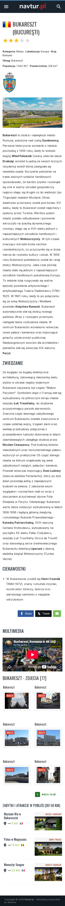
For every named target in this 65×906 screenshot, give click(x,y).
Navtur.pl (29, 899)
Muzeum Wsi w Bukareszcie (12, 816)
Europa (45, 51)
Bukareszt (9, 687)
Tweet (46, 613)
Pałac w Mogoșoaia (15, 839)
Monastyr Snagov (14, 864)
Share (28, 613)
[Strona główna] (33, 8)
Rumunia (7, 55)
